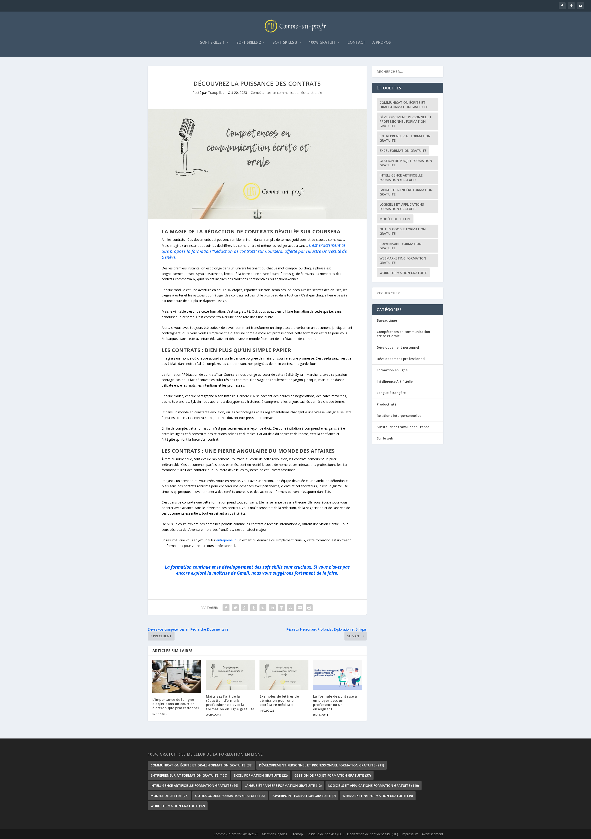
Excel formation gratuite (403, 150)
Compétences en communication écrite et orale (286, 92)
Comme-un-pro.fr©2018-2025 (236, 834)
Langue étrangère (391, 393)
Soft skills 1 (212, 42)
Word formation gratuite (403, 273)
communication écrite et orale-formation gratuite (404, 104)
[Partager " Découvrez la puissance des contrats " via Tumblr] (253, 607)
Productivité (386, 404)
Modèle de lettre (395, 219)
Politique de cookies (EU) (325, 834)
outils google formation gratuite (403, 231)
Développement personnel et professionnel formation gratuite (406, 121)
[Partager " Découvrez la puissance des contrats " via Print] (309, 607)
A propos (381, 42)
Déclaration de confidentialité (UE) (372, 834)
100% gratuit (322, 42)
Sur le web (385, 438)
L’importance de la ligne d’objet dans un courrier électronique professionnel (175, 703)
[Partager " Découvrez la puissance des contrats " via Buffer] (281, 607)
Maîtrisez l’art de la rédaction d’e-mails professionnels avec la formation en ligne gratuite (230, 702)
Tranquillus (216, 92)
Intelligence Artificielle (395, 381)
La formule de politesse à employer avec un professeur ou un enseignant (335, 702)
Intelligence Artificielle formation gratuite (401, 177)
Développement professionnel (401, 359)
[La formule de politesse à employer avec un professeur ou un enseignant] (337, 675)
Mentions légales (274, 834)
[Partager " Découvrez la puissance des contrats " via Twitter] (235, 607)
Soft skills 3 (285, 42)
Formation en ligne (392, 370)
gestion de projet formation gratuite (406, 163)
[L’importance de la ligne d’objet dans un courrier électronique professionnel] (176, 676)
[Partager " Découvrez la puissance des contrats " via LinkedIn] (272, 607)
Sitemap (297, 834)
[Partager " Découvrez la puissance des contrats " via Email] (300, 607)
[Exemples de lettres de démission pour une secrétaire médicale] (283, 675)
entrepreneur (226, 540)
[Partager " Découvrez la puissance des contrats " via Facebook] (226, 607)
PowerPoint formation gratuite (401, 245)
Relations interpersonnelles (399, 415)
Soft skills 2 (248, 42)
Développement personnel (398, 347)
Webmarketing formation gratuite (403, 260)
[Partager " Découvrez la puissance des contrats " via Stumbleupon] (290, 607)
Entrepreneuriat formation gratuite (405, 138)
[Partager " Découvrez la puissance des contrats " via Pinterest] (263, 607)
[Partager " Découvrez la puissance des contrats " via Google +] (244, 607)
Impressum (409, 834)
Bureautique (387, 320)
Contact (356, 42)
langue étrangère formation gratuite (406, 192)
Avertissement (432, 834)
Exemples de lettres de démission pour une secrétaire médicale (279, 700)
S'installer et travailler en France (403, 427)
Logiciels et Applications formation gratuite (402, 206)
